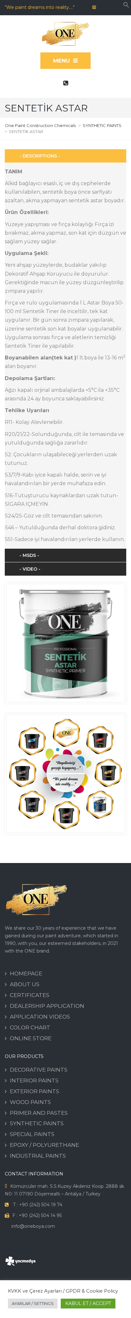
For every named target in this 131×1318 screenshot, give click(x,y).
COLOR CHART (30, 1027)
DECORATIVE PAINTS (38, 1070)
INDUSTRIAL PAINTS (38, 1156)
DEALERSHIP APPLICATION (47, 1006)
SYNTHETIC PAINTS (37, 1123)
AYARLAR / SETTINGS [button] (33, 1303)
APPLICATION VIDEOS (40, 1017)
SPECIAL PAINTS (32, 1134)
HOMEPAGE (26, 973)
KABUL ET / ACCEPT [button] (88, 1303)
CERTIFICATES (29, 995)
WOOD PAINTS (30, 1102)
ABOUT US (24, 984)
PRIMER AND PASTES (39, 1113)
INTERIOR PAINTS (34, 1080)
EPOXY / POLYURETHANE (44, 1145)
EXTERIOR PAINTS (34, 1091)
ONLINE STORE (31, 1038)
